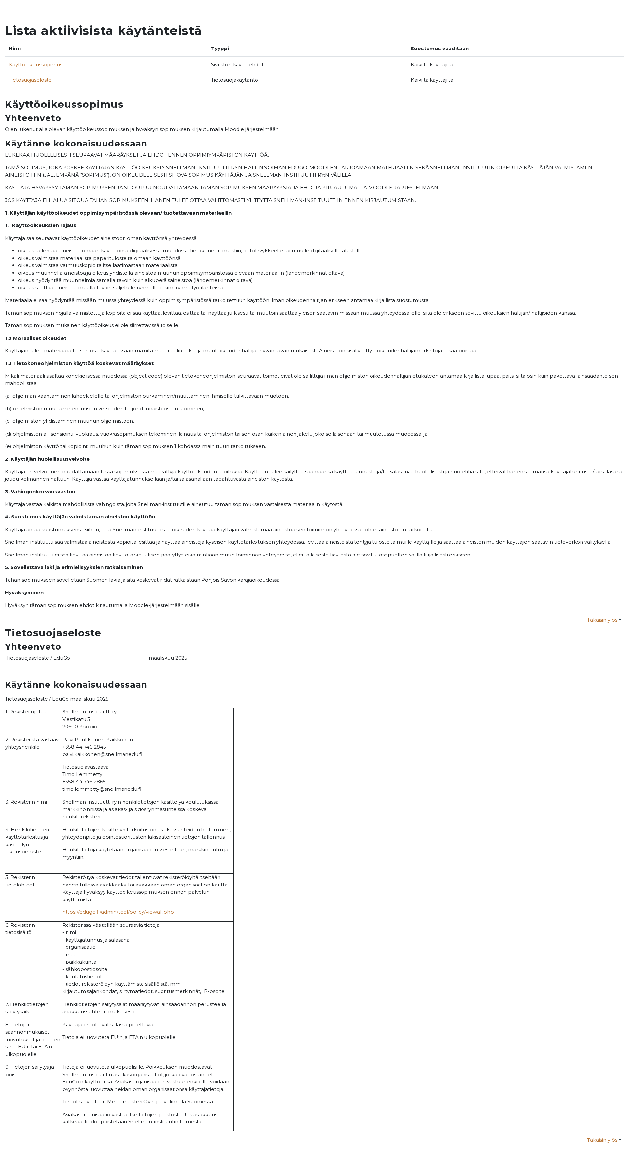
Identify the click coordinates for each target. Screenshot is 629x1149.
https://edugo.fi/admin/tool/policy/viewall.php (118, 912)
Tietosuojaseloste (30, 80)
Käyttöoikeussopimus (35, 64)
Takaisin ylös (603, 620)
